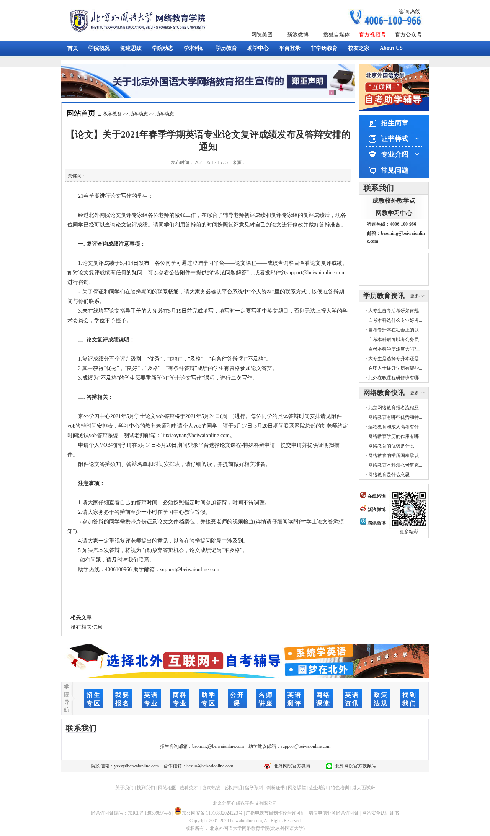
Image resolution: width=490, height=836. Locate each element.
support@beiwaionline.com (305, 746)
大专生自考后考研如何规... (395, 310)
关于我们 (124, 787)
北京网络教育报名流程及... (395, 407)
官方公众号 (408, 35)
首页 (72, 48)
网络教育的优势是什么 (391, 446)
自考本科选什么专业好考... (395, 320)
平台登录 (290, 48)
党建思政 (131, 48)
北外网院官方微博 (290, 766)
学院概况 (99, 48)
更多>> (417, 295)
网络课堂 (297, 787)
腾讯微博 (376, 523)
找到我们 (146, 787)
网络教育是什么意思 (389, 474)
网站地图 (167, 787)
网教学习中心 (394, 213)
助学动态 (138, 113)
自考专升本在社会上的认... (395, 330)
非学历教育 (324, 48)
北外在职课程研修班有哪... (395, 377)
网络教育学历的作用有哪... (395, 436)
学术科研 (194, 48)
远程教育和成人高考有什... (395, 426)
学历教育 (226, 48)
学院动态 (162, 48)
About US (391, 48)
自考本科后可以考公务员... (395, 339)
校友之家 (358, 48)
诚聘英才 (189, 787)
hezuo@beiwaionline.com (209, 766)
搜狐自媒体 (336, 35)
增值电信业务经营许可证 (334, 813)
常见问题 (394, 170)
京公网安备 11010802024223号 (212, 813)
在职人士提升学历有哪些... (395, 368)
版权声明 (233, 787)
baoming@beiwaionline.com (218, 746)
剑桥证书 (275, 787)
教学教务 (112, 113)
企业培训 (318, 787)
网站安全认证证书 (380, 813)
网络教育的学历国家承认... (395, 455)
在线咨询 (376, 496)
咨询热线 (409, 12)
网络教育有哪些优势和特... (395, 417)
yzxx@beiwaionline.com (136, 766)
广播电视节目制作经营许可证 (275, 813)
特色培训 (340, 787)
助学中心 (258, 48)
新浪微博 (298, 35)
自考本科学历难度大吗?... (394, 349)
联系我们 (378, 188)
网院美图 (262, 35)
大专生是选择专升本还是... (395, 358)
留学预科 (254, 787)
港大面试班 (363, 787)
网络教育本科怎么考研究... (395, 465)
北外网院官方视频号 (354, 766)
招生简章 (394, 123)
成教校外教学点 (393, 200)
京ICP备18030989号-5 (149, 813)
